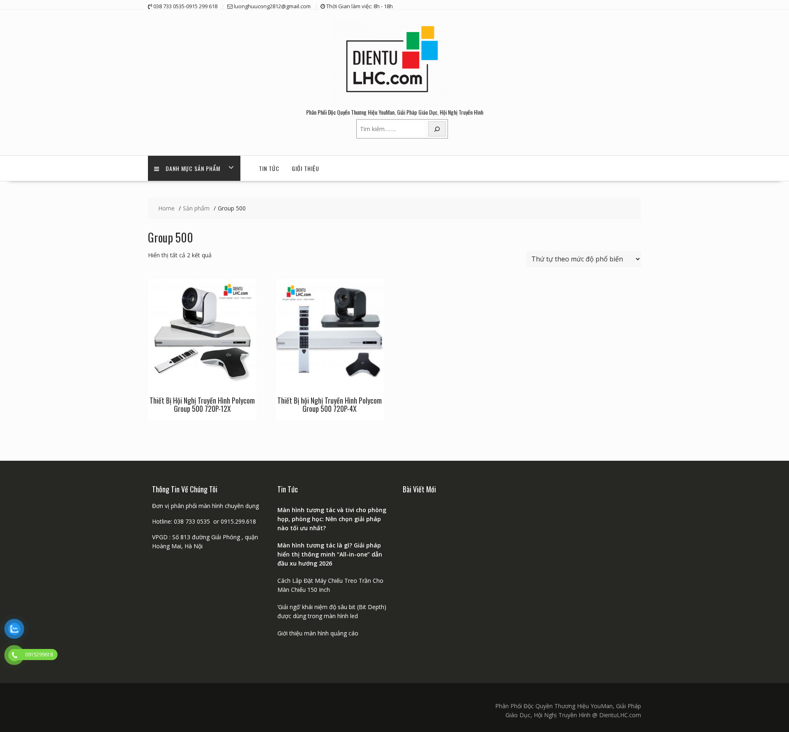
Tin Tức (269, 168)
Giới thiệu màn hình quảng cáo (317, 633)
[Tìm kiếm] (437, 128)
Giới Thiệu (305, 168)
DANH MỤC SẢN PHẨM (193, 168)
